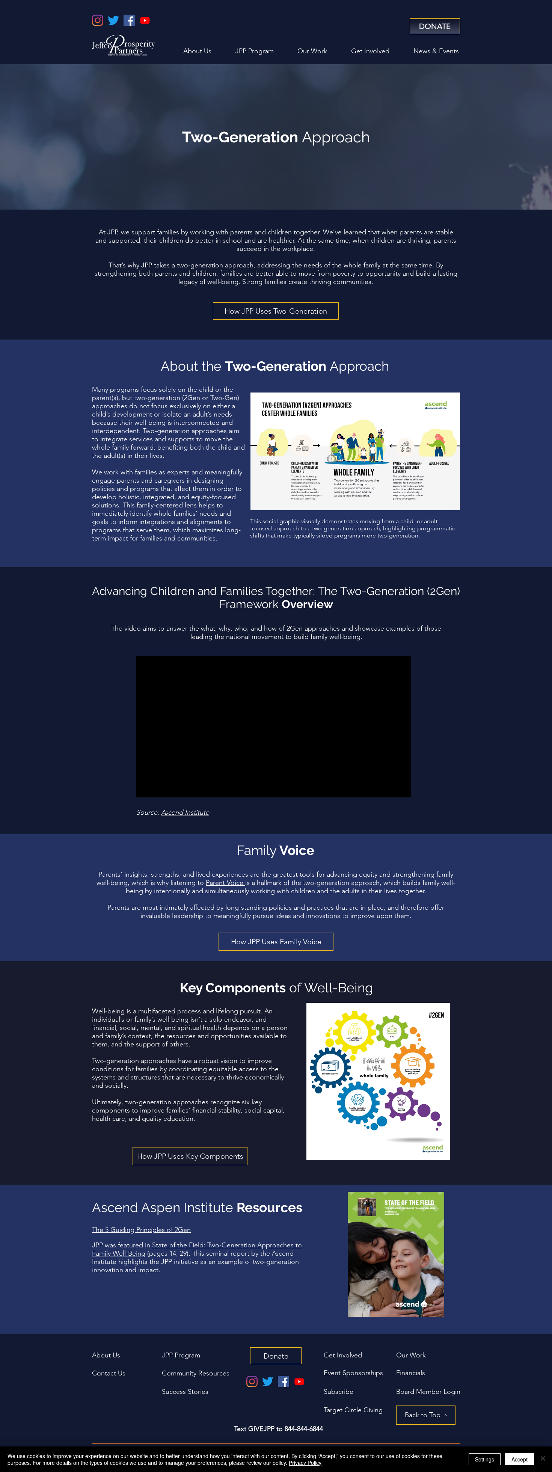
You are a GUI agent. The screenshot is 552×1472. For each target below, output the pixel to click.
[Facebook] (129, 20)
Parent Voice (225, 883)
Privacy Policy (305, 1462)
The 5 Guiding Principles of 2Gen (141, 1230)
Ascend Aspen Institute (164, 1207)
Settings (484, 1459)
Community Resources (195, 1373)
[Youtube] (145, 20)
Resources (269, 1207)
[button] (428, 1391)
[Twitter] (113, 20)
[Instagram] (97, 20)
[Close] (542, 1459)
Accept (519, 1459)
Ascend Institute (185, 812)
